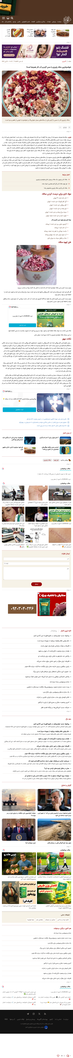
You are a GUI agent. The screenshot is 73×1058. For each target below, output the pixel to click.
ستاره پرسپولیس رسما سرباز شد (59, 682)
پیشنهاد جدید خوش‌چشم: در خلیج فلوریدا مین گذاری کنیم (51, 635)
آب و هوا (12, 1019)
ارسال (36, 584)
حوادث (49, 22)
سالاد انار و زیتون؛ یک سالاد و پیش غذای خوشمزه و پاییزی (51, 180)
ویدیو (14, 22)
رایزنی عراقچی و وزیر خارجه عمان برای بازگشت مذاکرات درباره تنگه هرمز (47, 666)
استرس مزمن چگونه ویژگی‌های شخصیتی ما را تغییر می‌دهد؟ (50, 448)
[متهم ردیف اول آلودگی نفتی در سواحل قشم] (54, 830)
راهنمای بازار (8, 22)
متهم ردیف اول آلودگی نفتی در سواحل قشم (59, 843)
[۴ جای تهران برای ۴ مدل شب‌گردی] (65, 440)
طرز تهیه (56, 460)
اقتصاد (33, 22)
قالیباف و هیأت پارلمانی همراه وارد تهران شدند (55, 646)
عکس (18, 22)
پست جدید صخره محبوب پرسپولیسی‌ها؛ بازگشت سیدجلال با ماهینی (48, 687)
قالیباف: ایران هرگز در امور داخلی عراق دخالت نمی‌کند (53, 661)
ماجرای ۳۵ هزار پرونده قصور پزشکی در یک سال (30, 33)
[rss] (45, 1014)
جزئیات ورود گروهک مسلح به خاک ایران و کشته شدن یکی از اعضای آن (47, 776)
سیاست (59, 22)
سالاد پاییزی (47, 460)
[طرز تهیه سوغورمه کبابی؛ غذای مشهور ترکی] (62, 33)
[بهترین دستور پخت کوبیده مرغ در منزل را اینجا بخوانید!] (17, 33)
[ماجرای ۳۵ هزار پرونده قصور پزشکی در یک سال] (40, 33)
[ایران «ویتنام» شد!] (19, 830)
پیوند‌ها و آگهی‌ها (42, 1019)
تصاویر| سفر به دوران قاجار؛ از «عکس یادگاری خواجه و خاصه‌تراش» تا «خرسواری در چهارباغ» (43, 422)
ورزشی (54, 22)
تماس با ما (58, 1019)
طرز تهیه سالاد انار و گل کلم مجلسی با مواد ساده (54, 184)
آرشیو (51, 1019)
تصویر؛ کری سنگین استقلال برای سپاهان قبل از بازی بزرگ (50, 671)
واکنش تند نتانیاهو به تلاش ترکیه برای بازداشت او (53, 656)
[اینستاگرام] (34, 1014)
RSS (6, 1019)
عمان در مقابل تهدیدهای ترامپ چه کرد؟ (56, 768)
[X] (39, 1014)
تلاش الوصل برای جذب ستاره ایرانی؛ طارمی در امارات (53, 697)
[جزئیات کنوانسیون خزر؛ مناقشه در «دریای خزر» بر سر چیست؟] (19, 800)
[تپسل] (10, 307)
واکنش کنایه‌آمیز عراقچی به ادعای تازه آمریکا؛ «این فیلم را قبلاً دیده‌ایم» (47, 677)
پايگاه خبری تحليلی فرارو (33, 1024)
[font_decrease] (60, 127)
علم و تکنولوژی (26, 22)
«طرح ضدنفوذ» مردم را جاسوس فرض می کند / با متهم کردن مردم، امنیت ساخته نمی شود (54, 814)
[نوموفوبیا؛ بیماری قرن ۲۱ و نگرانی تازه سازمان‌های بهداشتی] (30, 440)
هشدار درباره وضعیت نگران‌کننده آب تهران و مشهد (53, 651)
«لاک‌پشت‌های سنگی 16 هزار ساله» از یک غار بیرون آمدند (52, 426)
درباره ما (65, 1019)
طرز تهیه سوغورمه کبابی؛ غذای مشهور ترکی (53, 33)
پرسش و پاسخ (30, 1019)
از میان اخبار (67, 433)
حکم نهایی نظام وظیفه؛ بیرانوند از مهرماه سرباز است (53, 641)
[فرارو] (67, 20)
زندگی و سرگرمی (40, 22)
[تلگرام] (28, 1014)
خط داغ (68, 719)
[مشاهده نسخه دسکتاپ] (8, 18)
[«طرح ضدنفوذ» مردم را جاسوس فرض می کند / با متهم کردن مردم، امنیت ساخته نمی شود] (54, 800)
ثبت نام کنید (22, 325)
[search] (12, 18)
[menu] (3, 18)
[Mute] (41, 410)
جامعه (1, 22)
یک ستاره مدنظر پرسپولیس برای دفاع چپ (56, 692)
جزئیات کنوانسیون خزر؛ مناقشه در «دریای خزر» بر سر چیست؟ (21, 814)
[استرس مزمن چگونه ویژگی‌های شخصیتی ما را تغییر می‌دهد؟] (65, 450)
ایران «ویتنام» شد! (30, 843)
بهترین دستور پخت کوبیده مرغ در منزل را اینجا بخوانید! (7, 33)
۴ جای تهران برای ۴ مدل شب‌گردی (49, 438)
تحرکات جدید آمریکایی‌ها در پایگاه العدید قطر (55, 707)
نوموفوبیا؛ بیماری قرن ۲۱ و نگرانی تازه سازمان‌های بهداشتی (13, 439)
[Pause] (39, 410)
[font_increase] (69, 127)
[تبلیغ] (36, 8)
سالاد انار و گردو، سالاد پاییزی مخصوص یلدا (55, 188)
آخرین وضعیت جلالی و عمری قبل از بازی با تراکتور (53, 702)
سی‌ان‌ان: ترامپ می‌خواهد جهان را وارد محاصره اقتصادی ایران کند (48, 761)
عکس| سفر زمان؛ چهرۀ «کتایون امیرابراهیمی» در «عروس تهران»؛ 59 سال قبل (47, 419)
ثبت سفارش (19, 409)
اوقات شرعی (20, 1019)
